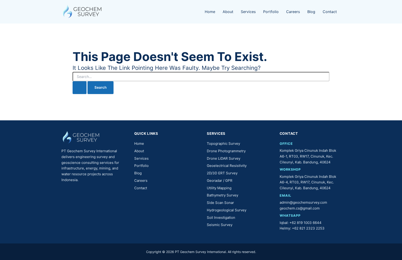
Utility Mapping (219, 188)
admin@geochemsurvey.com (303, 202)
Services (248, 11)
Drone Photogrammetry (226, 151)
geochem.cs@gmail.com (300, 208)
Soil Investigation (221, 217)
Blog (311, 11)
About (228, 11)
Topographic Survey (223, 143)
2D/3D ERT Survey (222, 173)
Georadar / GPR (219, 180)
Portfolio (271, 11)
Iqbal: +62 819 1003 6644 (301, 222)
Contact (330, 11)
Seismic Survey (219, 225)
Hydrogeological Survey (226, 210)
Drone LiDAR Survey (223, 158)
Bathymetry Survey (222, 195)
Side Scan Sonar (220, 202)
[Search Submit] (80, 87)
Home (210, 11)
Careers (293, 11)
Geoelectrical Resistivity (227, 165)
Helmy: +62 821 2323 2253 (302, 228)
